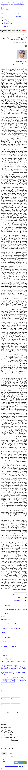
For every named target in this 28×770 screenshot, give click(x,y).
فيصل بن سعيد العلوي (21, 61)
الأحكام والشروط (18, 712)
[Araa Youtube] (3, 31)
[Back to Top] (1, 768)
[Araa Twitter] (5, 716)
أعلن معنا (9, 712)
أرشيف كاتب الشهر (2, 4)
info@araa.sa (4, 737)
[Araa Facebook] (5, 715)
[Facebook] (3, 28)
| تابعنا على (9, 719)
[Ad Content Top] (14, 9)
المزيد (4, 658)
